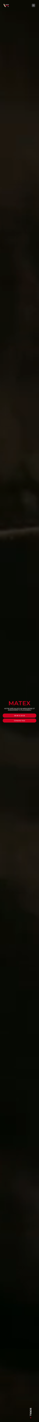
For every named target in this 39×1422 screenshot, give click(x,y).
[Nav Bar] (33, 5)
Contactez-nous (19, 720)
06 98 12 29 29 (19, 715)
